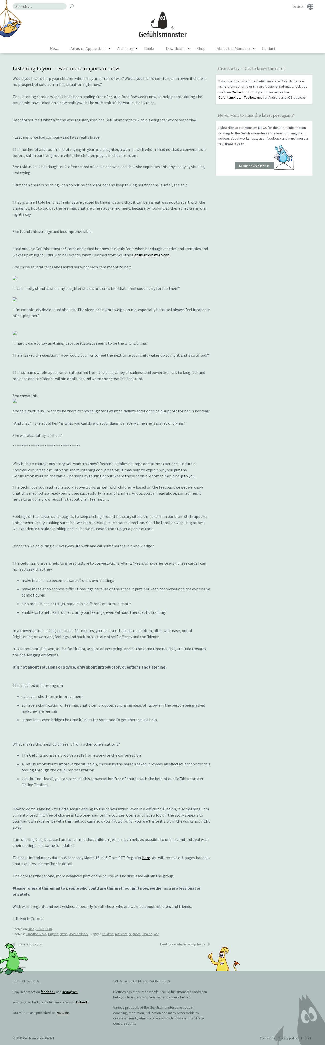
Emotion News (36, 934)
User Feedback (78, 934)
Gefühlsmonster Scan (150, 254)
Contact (268, 48)
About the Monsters (234, 48)
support (134, 934)
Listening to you (30, 944)
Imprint (306, 1038)
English (53, 934)
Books (149, 48)
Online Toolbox (243, 92)
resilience (121, 934)
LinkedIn (82, 1002)
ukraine (147, 934)
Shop (201, 48)
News (54, 48)
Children (107, 934)
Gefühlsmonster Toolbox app (240, 97)
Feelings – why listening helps (182, 944)
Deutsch (298, 6)
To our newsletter (252, 166)
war (156, 934)
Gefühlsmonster (162, 24)
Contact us (267, 1038)
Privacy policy (288, 1038)
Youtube (62, 1012)
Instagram (70, 991)
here (146, 857)
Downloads (175, 48)
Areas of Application (88, 48)
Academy (125, 48)
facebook (48, 991)
